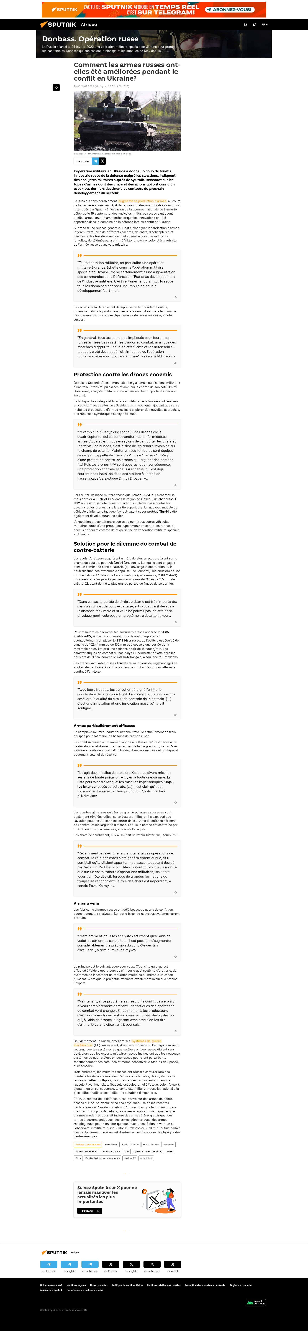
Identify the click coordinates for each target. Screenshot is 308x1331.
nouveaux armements (85, 1151)
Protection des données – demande (205, 1285)
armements (168, 1144)
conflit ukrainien (151, 1144)
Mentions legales (76, 1285)
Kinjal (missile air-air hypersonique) (102, 1158)
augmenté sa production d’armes (142, 201)
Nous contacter (98, 1285)
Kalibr (78, 1158)
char (127, 1151)
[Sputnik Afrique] (59, 29)
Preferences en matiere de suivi (85, 1290)
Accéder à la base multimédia (117, 153)
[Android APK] (256, 1303)
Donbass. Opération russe (87, 1144)
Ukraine (135, 1144)
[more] (175, 297)
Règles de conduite (241, 1285)
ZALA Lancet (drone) (110, 1151)
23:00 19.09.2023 (84, 86)
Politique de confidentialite (127, 1285)
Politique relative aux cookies (164, 1285)
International (111, 1144)
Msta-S (169, 1151)
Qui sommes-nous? (51, 1285)
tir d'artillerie (146, 1158)
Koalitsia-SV (130, 1158)
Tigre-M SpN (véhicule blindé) (147, 1151)
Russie (124, 1144)
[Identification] (245, 24)
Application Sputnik (51, 1290)
